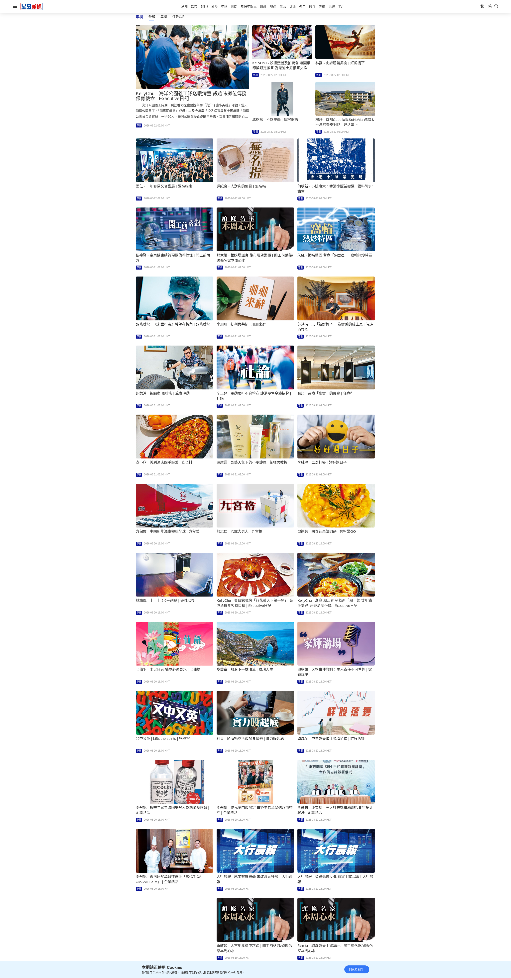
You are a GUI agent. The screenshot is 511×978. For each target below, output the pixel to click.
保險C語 (178, 17)
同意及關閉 (356, 969)
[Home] (31, 6)
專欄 (163, 17)
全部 (152, 17)
